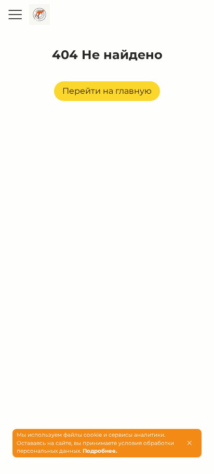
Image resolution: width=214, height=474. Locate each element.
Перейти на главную (107, 91)
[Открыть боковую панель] (14, 14)
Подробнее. (100, 451)
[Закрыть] (189, 443)
